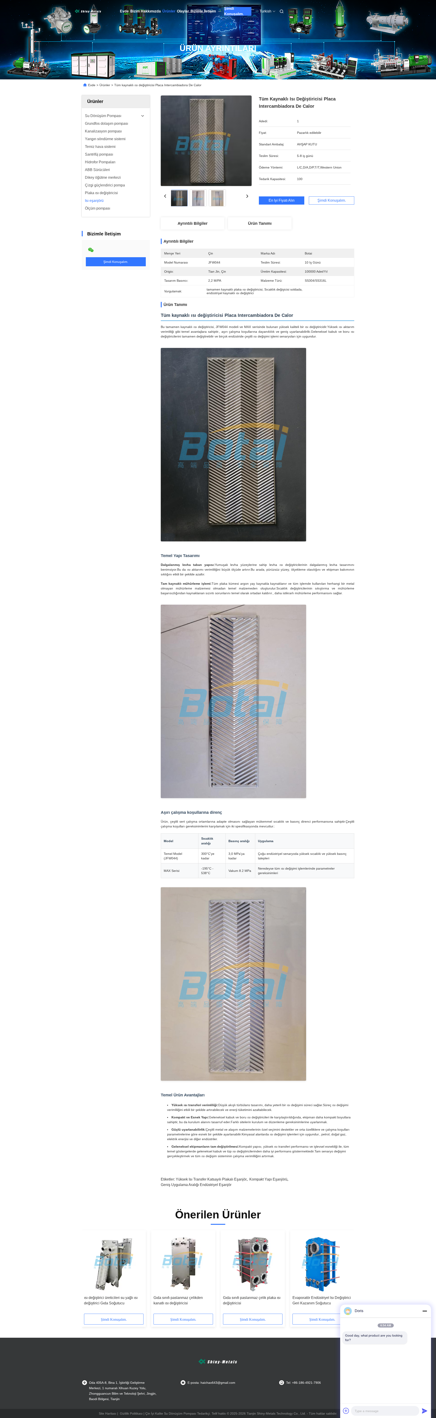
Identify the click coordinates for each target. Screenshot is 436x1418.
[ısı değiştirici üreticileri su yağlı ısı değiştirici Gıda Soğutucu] (114, 1262)
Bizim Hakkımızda (145, 11)
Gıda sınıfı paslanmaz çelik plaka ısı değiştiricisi (251, 1300)
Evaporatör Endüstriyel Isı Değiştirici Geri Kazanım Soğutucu (321, 1300)
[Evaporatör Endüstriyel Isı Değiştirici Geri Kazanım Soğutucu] (322, 1262)
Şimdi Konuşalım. (234, 11)
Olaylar (183, 11)
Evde (124, 11)
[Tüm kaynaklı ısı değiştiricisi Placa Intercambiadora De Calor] (206, 140)
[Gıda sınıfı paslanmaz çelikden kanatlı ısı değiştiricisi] (183, 1262)
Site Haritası (107, 1413)
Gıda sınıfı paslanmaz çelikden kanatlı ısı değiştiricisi (178, 1300)
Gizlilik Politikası (131, 1413)
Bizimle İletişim (203, 11)
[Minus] (424, 1311)
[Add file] (346, 1411)
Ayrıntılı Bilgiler (193, 223)
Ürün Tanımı (260, 223)
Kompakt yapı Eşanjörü (268, 1179)
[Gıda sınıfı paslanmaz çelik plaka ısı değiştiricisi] (252, 1262)
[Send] (424, 1411)
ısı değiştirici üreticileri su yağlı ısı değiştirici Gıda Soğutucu (111, 1300)
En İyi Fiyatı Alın (282, 200)
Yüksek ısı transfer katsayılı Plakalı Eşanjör (211, 1179)
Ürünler (168, 11)
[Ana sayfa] (88, 11)
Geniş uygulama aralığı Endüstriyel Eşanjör (196, 1185)
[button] (90, 1273)
